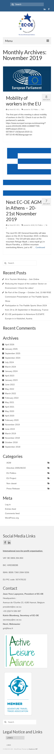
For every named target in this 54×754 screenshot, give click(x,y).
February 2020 (12, 420)
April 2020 (9, 416)
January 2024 (11, 371)
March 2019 (10, 433)
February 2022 (12, 398)
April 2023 (9, 375)
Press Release (13, 488)
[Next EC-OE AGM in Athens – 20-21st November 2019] (27, 171)
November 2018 (12, 438)
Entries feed (10, 509)
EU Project (11, 478)
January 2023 (11, 380)
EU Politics (34, 109)
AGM (32, 225)
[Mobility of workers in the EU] (27, 79)
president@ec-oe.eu (12, 607)
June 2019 (10, 429)
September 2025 (12, 353)
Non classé (11, 483)
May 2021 (9, 402)
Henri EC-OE (14, 109)
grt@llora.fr (8, 628)
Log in (8, 504)
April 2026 (9, 344)
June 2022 (10, 384)
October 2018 (11, 442)
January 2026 (11, 349)
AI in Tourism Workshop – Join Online (22, 279)
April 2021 (9, 407)
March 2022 (10, 393)
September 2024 (12, 358)
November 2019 (12, 424)
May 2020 (9, 411)
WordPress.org (12, 518)
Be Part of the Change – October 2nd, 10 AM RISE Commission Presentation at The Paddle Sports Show (28, 296)
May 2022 (9, 389)
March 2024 (10, 367)
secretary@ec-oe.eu (12, 620)
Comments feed (12, 513)
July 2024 (9, 362)
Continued (40, 247)
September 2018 (12, 447)
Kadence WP (33, 749)
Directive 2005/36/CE (16, 468)
